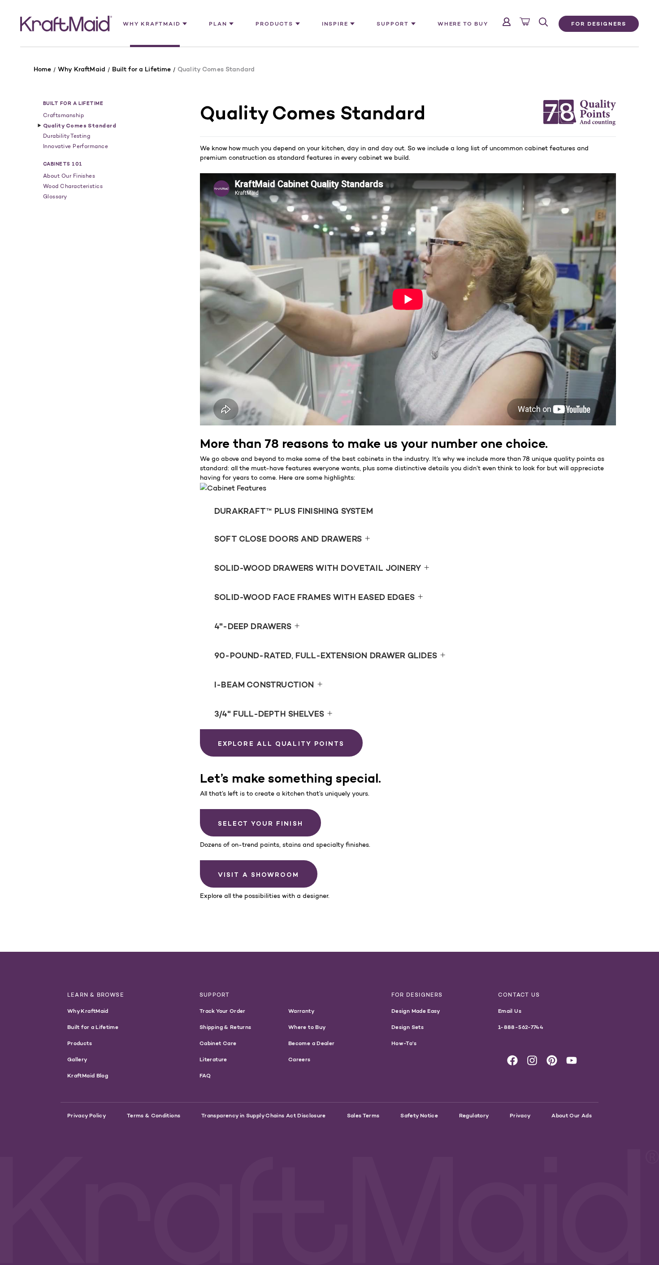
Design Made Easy (415, 1010)
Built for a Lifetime (73, 103)
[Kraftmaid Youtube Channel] (571, 1060)
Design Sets (407, 1027)
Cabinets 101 (62, 164)
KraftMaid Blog (87, 1075)
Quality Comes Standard (79, 126)
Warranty (301, 1010)
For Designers (598, 23)
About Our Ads (571, 1115)
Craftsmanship (63, 115)
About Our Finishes (69, 176)
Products (79, 1043)
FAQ (205, 1075)
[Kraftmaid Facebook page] (512, 1060)
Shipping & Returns (225, 1027)
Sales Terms (363, 1115)
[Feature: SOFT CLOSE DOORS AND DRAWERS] (614, 490)
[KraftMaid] (66, 24)
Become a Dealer (311, 1043)
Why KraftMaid (87, 1010)
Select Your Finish (260, 823)
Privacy (520, 1115)
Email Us (509, 1010)
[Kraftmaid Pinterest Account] (551, 1060)
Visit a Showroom (258, 875)
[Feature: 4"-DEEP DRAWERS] (513, 490)
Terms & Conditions (153, 1115)
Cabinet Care (217, 1043)
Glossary (55, 196)
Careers (299, 1059)
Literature (213, 1059)
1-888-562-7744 (520, 1027)
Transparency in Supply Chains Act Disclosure (263, 1115)
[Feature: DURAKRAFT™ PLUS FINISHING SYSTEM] (353, 490)
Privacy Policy (86, 1115)
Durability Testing (66, 136)
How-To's (403, 1043)
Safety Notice (419, 1115)
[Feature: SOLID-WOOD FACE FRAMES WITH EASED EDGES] (597, 490)
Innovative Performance (75, 146)
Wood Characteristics (73, 186)
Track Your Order (222, 1010)
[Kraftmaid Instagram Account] (532, 1060)
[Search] (543, 22)
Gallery (77, 1059)
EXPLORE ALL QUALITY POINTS (281, 744)
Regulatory (474, 1115)
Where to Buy (463, 23)
